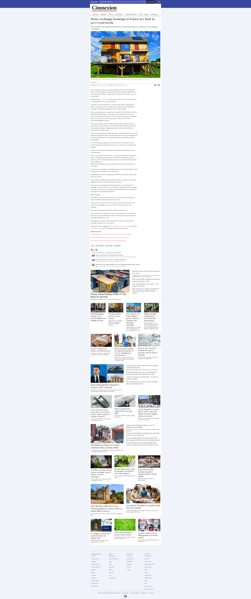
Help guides (93, 561)
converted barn (97, 228)
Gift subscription (95, 558)
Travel (110, 561)
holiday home (108, 245)
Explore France (130, 558)
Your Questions (119, 14)
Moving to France (148, 586)
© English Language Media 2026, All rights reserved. (109, 593)
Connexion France (96, 554)
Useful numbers (94, 586)
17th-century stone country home (120, 226)
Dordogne (111, 572)
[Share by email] (159, 85)
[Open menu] (155, 14)
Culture (128, 569)
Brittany (111, 569)
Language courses (95, 564)
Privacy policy (125, 593)
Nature (128, 567)
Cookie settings (144, 593)
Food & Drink (129, 561)
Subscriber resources (95, 567)
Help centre (94, 578)
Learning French (148, 578)
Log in (159, 1)
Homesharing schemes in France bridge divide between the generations (111, 234)
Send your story (94, 583)
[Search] (143, 2)
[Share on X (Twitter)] (157, 85)
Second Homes (148, 561)
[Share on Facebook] (155, 85)
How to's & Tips (148, 567)
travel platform (104, 99)
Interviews (129, 564)
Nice (110, 575)
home (92, 245)
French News (95, 14)
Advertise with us (95, 580)
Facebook (125, 596)
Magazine (129, 554)
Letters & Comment (113, 558)
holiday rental (100, 245)
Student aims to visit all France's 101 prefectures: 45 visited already (110, 237)
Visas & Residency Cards (131, 14)
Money (140, 14)
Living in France (148, 575)
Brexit (146, 580)
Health (146, 572)
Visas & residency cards (150, 564)
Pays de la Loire (112, 578)
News (110, 554)
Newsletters (94, 569)
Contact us (93, 575)
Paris (110, 564)
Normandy (111, 567)
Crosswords (129, 556)
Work (146, 583)
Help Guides (103, 14)
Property (146, 14)
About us (93, 572)
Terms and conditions (134, 593)
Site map (151, 593)
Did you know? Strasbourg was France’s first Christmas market (108, 240)
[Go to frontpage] (104, 9)
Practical (111, 14)
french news (117, 245)
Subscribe (151, 1)
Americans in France (149, 589)
